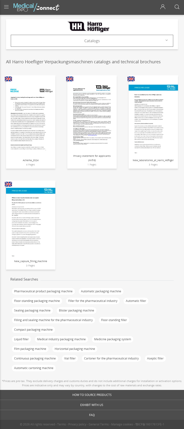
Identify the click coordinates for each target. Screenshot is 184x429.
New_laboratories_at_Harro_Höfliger (153, 160)
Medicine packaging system (112, 339)
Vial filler (70, 358)
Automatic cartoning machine (33, 368)
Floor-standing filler (114, 320)
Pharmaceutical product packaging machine (43, 291)
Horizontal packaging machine (75, 349)
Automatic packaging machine (101, 291)
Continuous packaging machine (35, 358)
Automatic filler (136, 301)
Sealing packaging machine (32, 310)
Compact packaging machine (33, 330)
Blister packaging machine (76, 310)
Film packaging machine (30, 349)
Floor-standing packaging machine (37, 301)
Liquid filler (21, 339)
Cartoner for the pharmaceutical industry (111, 358)
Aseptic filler (155, 358)
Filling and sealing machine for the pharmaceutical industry (53, 320)
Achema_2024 (31, 160)
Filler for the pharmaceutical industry (92, 301)
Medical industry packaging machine (61, 339)
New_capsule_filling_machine (30, 261)
